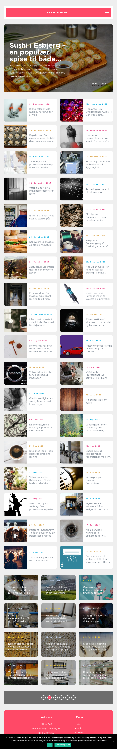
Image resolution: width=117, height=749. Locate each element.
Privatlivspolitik (63, 745)
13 (73, 697)
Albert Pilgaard (98, 85)
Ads (79, 724)
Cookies (79, 732)
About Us (79, 728)
